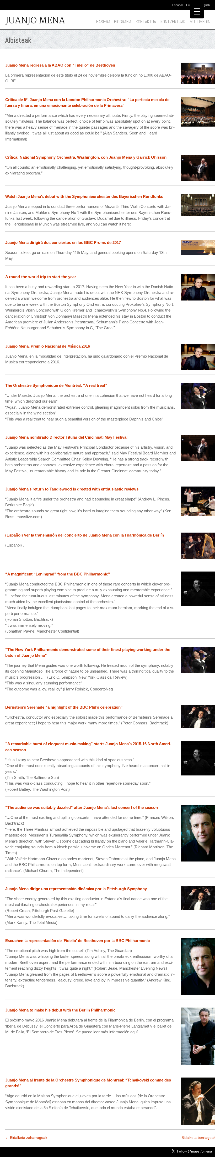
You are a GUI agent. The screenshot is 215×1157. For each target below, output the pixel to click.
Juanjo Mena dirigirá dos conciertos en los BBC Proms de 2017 (63, 242)
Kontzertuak (172, 21)
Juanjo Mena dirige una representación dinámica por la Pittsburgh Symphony (76, 888)
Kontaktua (146, 21)
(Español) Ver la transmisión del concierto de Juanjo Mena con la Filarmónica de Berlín (84, 535)
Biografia (122, 21)
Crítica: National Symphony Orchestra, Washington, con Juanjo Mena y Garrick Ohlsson (85, 157)
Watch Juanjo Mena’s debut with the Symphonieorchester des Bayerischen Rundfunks (84, 196)
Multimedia (200, 21)
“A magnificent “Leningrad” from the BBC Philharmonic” (57, 574)
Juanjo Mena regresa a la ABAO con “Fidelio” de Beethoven (60, 65)
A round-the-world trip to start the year (40, 276)
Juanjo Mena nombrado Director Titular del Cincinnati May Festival (66, 437)
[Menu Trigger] (197, 11)
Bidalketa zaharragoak (26, 1137)
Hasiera (103, 21)
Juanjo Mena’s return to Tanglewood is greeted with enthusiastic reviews (71, 489)
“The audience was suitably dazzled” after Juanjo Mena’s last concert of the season (81, 807)
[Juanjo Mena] (40, 21)
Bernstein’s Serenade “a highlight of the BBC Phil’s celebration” (64, 707)
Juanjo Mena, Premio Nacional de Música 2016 (47, 346)
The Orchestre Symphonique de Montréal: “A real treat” (56, 385)
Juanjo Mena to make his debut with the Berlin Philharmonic (60, 1010)
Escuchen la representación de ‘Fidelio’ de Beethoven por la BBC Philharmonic (77, 940)
